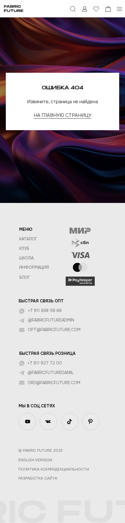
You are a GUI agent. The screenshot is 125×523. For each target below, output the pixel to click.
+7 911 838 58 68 (45, 310)
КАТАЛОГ (28, 238)
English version (35, 459)
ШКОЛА (26, 258)
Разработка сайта (37, 478)
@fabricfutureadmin (51, 320)
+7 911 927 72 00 (45, 363)
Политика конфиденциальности (53, 469)
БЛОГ (24, 277)
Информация (34, 267)
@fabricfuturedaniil (51, 372)
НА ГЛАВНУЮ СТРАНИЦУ (62, 115)
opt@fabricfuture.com (54, 329)
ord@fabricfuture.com (54, 382)
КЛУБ (24, 248)
